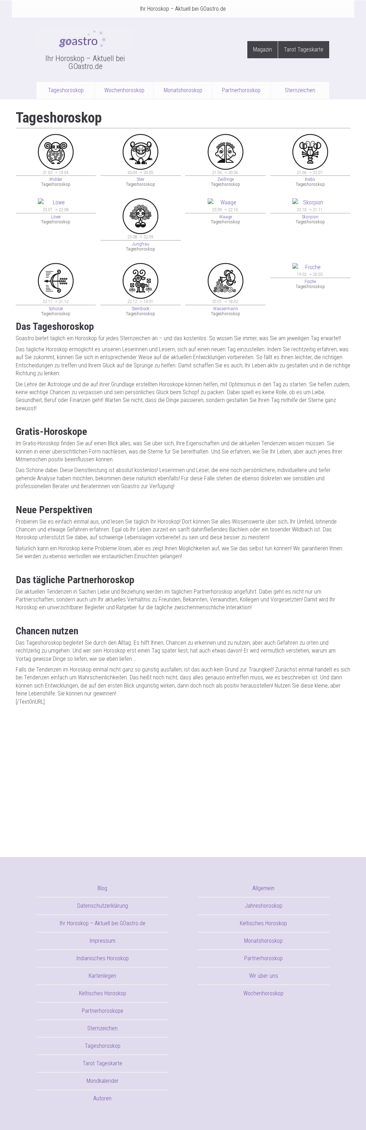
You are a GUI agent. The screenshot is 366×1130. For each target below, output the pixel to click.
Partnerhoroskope (102, 1010)
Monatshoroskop (183, 90)
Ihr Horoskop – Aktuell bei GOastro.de (183, 8)
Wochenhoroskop (124, 90)
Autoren (102, 1098)
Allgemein (263, 888)
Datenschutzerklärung (102, 905)
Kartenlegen (102, 975)
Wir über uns (263, 975)
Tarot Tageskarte (303, 49)
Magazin (262, 49)
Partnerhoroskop (241, 90)
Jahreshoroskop (263, 905)
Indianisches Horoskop (102, 958)
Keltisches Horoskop (102, 993)
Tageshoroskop (66, 90)
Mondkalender (102, 1080)
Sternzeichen (300, 90)
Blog (102, 888)
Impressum (102, 940)
